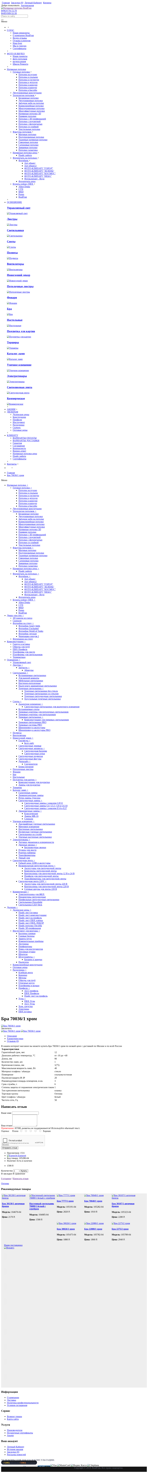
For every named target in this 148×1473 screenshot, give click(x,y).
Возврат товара (14, 1416)
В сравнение (19, 1173)
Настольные (14, 319)
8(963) (9, 10)
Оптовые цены (20, 430)
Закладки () (13, 1452)
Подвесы (12, 252)
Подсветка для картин (21, 331)
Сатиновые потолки (28, 145)
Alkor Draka (24, 186)
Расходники (18, 425)
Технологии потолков (24, 95)
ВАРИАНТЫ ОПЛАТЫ (25, 438)
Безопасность (19, 448)
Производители (14, 1430)
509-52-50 (11, 1463)
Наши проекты (20, 56)
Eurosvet (22, 1155)
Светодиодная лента (19, 387)
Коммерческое (16, 398)
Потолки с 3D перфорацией (32, 119)
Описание (12, 1036)
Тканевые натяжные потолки (32, 139)
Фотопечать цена (26, 181)
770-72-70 (27, 1463)
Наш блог (17, 43)
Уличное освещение (19, 364)
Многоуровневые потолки (31, 108)
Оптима (5, 1183)
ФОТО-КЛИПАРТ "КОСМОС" (40, 173)
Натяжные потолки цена (25, 152)
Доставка (11, 1400)
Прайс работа (25, 155)
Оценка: (5, 1131)
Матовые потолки (27, 134)
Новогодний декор (18, 275)
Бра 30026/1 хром (66, 1229)
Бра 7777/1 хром (65, 1201)
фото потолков (20, 59)
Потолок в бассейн (27, 90)
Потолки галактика (28, 150)
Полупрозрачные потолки (31, 137)
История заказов (15, 1449)
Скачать (17, 427)
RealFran (22, 197)
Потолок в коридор (27, 85)
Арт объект (29, 163)
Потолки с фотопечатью (30, 124)
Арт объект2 (30, 165)
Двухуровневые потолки (30, 100)
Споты (11, 241)
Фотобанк (23, 160)
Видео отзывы (20, 38)
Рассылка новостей (16, 1454)
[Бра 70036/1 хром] (11, 1026)
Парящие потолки (27, 116)
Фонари (12, 297)
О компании (13, 1397)
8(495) (9, 13)
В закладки (6, 1173)
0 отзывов (6, 1178)
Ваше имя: (6, 1113)
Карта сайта (13, 1419)
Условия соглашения (17, 1405)
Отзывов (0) (13, 1041)
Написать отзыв (20, 1178)
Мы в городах (19, 46)
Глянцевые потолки (28, 142)
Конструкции (19, 417)
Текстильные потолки (29, 129)
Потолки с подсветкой (29, 121)
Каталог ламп (16, 353)
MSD (21, 192)
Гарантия (17, 443)
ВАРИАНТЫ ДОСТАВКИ (26, 440)
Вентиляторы (15, 263)
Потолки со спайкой (28, 126)
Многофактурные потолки (31, 111)
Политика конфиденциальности (23, 1402)
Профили (17, 419)
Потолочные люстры (20, 286)
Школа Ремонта (20, 64)
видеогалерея (19, 61)
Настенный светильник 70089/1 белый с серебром (41, 1206)
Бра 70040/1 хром (93, 1201)
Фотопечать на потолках (25, 158)
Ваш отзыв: (6, 1125)
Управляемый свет (18, 207)
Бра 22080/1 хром (93, 1229)
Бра (9, 308)
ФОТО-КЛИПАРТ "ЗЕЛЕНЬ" (39, 171)
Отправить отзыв (9, 1148)
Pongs (21, 194)
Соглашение (19, 446)
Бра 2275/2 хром (120, 1229)
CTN (20, 189)
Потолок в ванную (27, 87)
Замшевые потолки (27, 147)
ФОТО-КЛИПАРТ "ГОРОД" (38, 168)
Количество (7, 1171)
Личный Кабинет (15, 1446)
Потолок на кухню (27, 74)
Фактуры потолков (22, 132)
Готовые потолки (21, 72)
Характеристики (15, 1038)
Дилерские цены (21, 414)
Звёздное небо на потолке (31, 103)
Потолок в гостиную (28, 79)
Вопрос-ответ (19, 451)
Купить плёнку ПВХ (23, 184)
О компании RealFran (23, 35)
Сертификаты (19, 48)
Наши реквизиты (21, 33)
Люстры (12, 219)
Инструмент (19, 422)
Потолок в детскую (28, 82)
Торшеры (13, 342)
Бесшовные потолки (28, 98)
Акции (10, 1435)
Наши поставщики (13, 1245)
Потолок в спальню (28, 77)
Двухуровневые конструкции (27, 93)
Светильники (15, 230)
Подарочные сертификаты (20, 1433)
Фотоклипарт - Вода (34, 179)
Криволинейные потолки (31, 106)
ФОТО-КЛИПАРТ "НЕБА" (38, 176)
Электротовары (17, 375)
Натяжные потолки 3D (29, 113)
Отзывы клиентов (21, 40)
